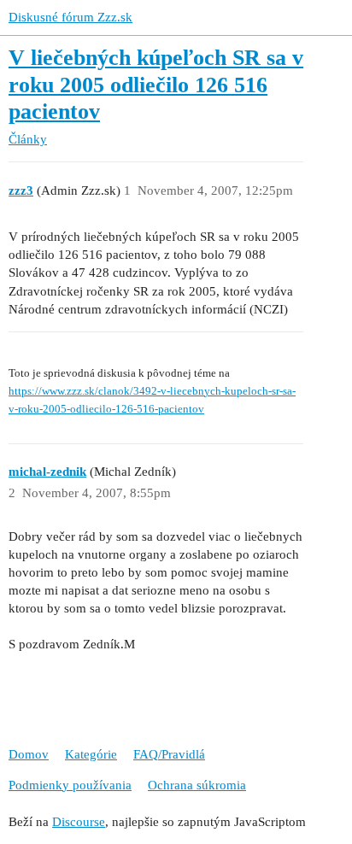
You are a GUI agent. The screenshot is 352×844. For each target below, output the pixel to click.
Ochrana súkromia (197, 785)
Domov (29, 754)
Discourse (78, 822)
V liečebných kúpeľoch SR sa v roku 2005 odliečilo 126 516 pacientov (156, 84)
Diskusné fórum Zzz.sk (70, 17)
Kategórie (91, 754)
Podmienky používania (70, 785)
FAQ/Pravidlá (169, 754)
